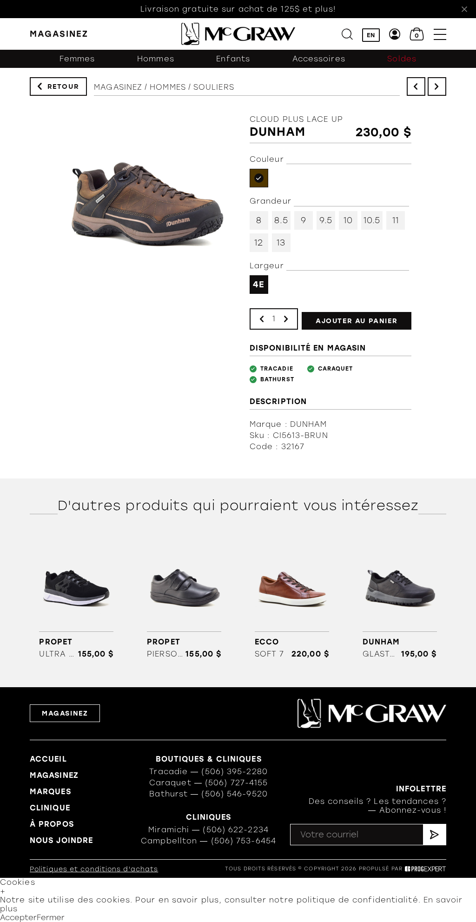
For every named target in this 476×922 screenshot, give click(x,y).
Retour (63, 86)
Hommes (155, 58)
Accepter (18, 917)
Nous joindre (61, 840)
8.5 (281, 220)
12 (258, 243)
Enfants (233, 58)
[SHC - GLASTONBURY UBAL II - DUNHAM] (399, 598)
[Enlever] (262, 318)
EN (371, 35)
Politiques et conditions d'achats (94, 869)
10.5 (372, 220)
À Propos (52, 824)
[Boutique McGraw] (238, 34)
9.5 (325, 220)
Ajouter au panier (356, 321)
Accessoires (318, 58)
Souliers (213, 87)
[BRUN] (259, 178)
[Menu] (440, 34)
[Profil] (395, 34)
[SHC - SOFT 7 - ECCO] (291, 598)
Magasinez (118, 87)
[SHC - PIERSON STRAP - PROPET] (184, 598)
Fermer (51, 917)
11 (395, 220)
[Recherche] (347, 34)
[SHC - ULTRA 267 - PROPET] (76, 598)
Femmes (77, 58)
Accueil (48, 759)
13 (281, 243)
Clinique (50, 807)
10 (348, 220)
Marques (50, 791)
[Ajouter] (286, 318)
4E (258, 284)
